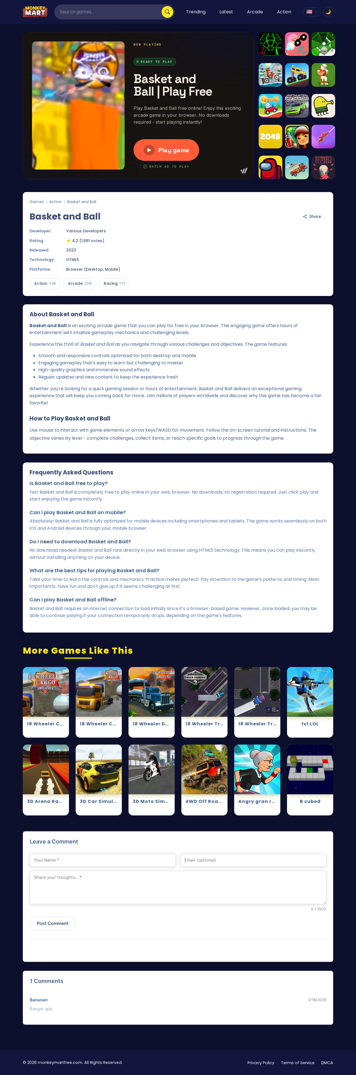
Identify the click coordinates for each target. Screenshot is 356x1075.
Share (315, 216)
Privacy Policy (261, 1063)
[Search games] (167, 12)
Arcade (255, 12)
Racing (114, 283)
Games (36, 202)
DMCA (327, 1063)
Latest (226, 12)
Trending (196, 12)
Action (284, 12)
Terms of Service (298, 1063)
